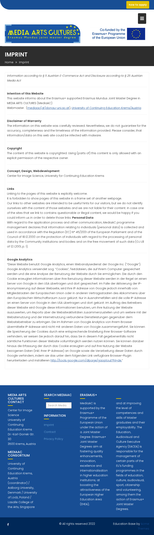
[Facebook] (8, 524)
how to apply (138, 5)
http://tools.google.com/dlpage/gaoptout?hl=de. (86, 360)
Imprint (49, 425)
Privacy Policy (53, 439)
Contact (50, 432)
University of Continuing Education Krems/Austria (106, 108)
